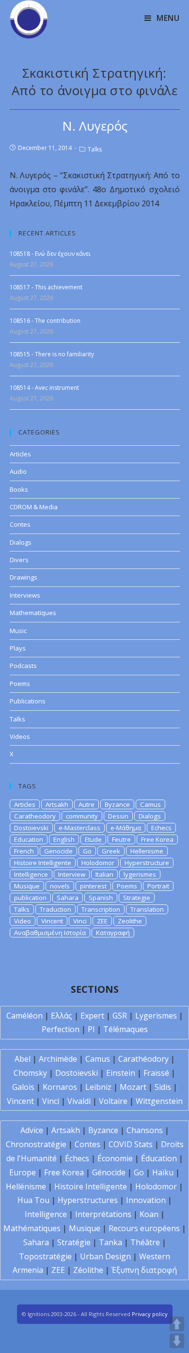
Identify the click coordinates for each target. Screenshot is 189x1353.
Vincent (52, 921)
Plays (18, 648)
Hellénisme (26, 1186)
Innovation (146, 1200)
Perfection (60, 1029)
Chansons (144, 1130)
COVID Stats (131, 1144)
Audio (18, 471)
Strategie (136, 897)
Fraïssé (156, 1073)
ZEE (102, 921)
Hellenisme (146, 851)
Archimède (58, 1058)
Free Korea (157, 839)
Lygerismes (156, 1015)
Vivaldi (79, 1101)
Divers (19, 559)
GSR (119, 1015)
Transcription (100, 909)
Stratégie (74, 1242)
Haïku (162, 1172)
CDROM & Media (34, 506)
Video (22, 921)
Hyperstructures (88, 1200)
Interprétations (103, 1214)
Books (19, 489)
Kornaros (60, 1087)
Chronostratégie (36, 1144)
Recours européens (144, 1228)
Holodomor (97, 862)
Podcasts (23, 665)
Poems (20, 683)
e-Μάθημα (125, 827)
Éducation (159, 1158)
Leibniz (98, 1087)
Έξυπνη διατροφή (144, 1270)
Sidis (163, 1087)
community (82, 816)
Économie (115, 1158)
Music (18, 630)
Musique (27, 886)
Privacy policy (150, 1314)
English (64, 839)
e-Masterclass (79, 827)
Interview (71, 874)
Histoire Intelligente (42, 862)
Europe (22, 1172)
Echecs (161, 827)
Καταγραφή (113, 932)
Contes (20, 524)
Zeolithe (130, 921)
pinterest (93, 886)
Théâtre (145, 1242)
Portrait (158, 886)
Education (28, 839)
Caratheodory (35, 816)
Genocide (58, 851)
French (24, 851)
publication (30, 897)
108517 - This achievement (46, 287)
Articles (20, 454)
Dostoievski (31, 827)
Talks (95, 149)
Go (87, 851)
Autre (86, 804)
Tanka (110, 1242)
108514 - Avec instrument (44, 388)
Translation (147, 909)
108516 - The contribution (45, 321)
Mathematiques (33, 612)
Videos (20, 736)
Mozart (133, 1087)
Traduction (55, 909)
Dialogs (21, 542)
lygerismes (140, 874)
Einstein (120, 1073)
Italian (104, 874)
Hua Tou (33, 1200)
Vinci (80, 921)
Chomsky (30, 1073)
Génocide (109, 1172)
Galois (23, 1087)
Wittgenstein (159, 1101)
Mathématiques (32, 1228)
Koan (149, 1214)
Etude (93, 839)
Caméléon (24, 1015)
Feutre (121, 839)
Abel (23, 1058)
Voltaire (113, 1101)
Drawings (23, 577)
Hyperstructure (147, 862)
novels (60, 886)
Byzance (117, 804)
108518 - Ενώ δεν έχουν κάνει (50, 254)
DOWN (177, 1341)
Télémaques (125, 1029)
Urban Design (105, 1256)
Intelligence (31, 874)
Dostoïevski (76, 1073)
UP (177, 1324)
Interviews (25, 595)
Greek (111, 851)
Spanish (101, 897)
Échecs (77, 1158)
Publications (28, 701)
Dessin (118, 816)
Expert (92, 1015)
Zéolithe (88, 1270)
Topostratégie (45, 1256)
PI (91, 1029)
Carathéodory (143, 1058)
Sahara (68, 897)
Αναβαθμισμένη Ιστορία (50, 932)
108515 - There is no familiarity (52, 354)
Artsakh (57, 804)
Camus (150, 804)
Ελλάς (61, 1015)
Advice (31, 1130)
